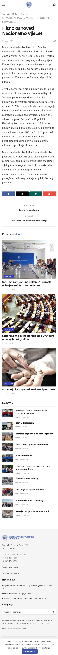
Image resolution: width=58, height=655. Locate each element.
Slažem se (30, 651)
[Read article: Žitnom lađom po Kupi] (7, 481)
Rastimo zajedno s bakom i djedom (34, 433)
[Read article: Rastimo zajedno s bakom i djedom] (7, 436)
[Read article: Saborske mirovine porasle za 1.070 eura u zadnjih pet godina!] (29, 313)
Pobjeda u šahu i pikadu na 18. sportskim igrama (31, 412)
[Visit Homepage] (29, 5)
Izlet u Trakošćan (24, 423)
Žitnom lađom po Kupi (27, 478)
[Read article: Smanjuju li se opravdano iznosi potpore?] (29, 367)
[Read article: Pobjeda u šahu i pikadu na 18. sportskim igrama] (7, 413)
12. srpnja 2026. (23, 417)
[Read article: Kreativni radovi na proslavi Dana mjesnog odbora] (7, 469)
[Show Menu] (3, 5)
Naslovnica (6, 14)
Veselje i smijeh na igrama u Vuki (32, 511)
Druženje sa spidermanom (29, 489)
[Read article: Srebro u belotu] (7, 458)
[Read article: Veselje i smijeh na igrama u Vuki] (7, 514)
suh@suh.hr (13, 567)
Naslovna (15, 14)
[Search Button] (54, 5)
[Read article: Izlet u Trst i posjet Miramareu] (7, 447)
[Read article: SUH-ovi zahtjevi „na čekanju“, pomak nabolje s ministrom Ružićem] (29, 259)
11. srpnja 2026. (9, 290)
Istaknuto (24, 14)
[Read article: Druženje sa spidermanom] (7, 492)
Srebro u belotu (24, 455)
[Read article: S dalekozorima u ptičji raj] (7, 503)
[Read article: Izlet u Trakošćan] (7, 426)
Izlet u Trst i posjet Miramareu (31, 444)
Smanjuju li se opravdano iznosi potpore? (28, 389)
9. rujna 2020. (8, 41)
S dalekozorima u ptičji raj (29, 500)
